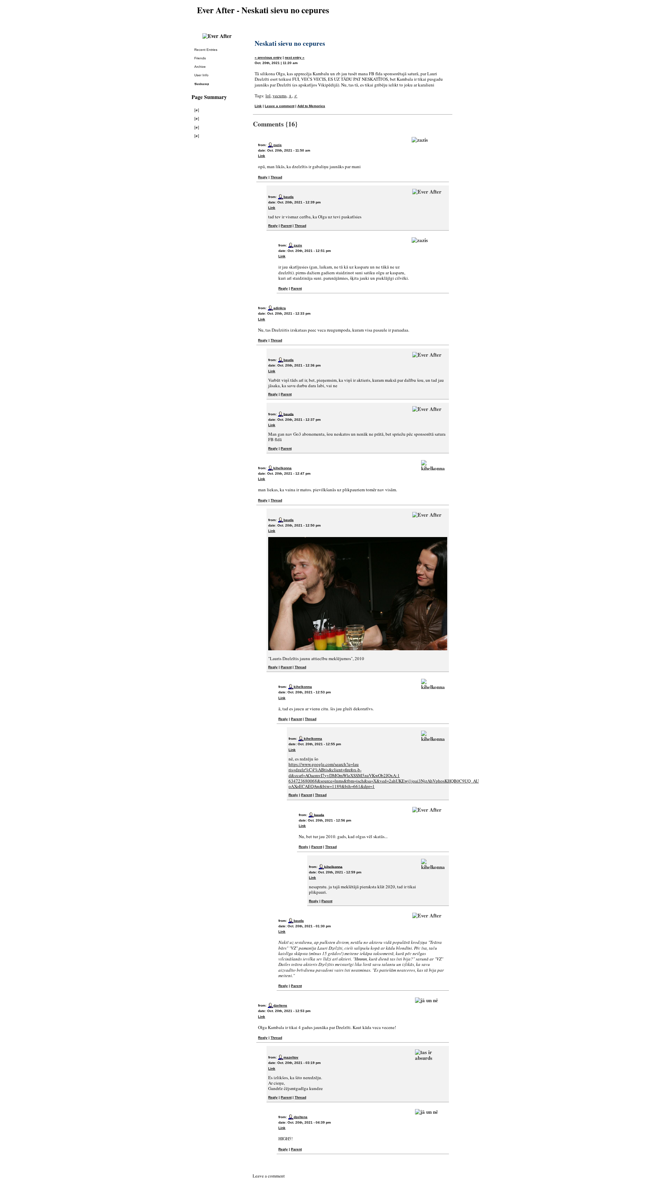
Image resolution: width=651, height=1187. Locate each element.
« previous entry (268, 57)
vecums (280, 96)
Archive (200, 66)
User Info (201, 75)
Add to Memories (311, 106)
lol (268, 96)
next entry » (294, 57)
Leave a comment (279, 106)
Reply (263, 177)
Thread (276, 177)
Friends (200, 58)
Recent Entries (205, 50)
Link (258, 106)
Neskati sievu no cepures (290, 43)
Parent (286, 225)
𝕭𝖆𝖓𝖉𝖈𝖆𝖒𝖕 (201, 84)
